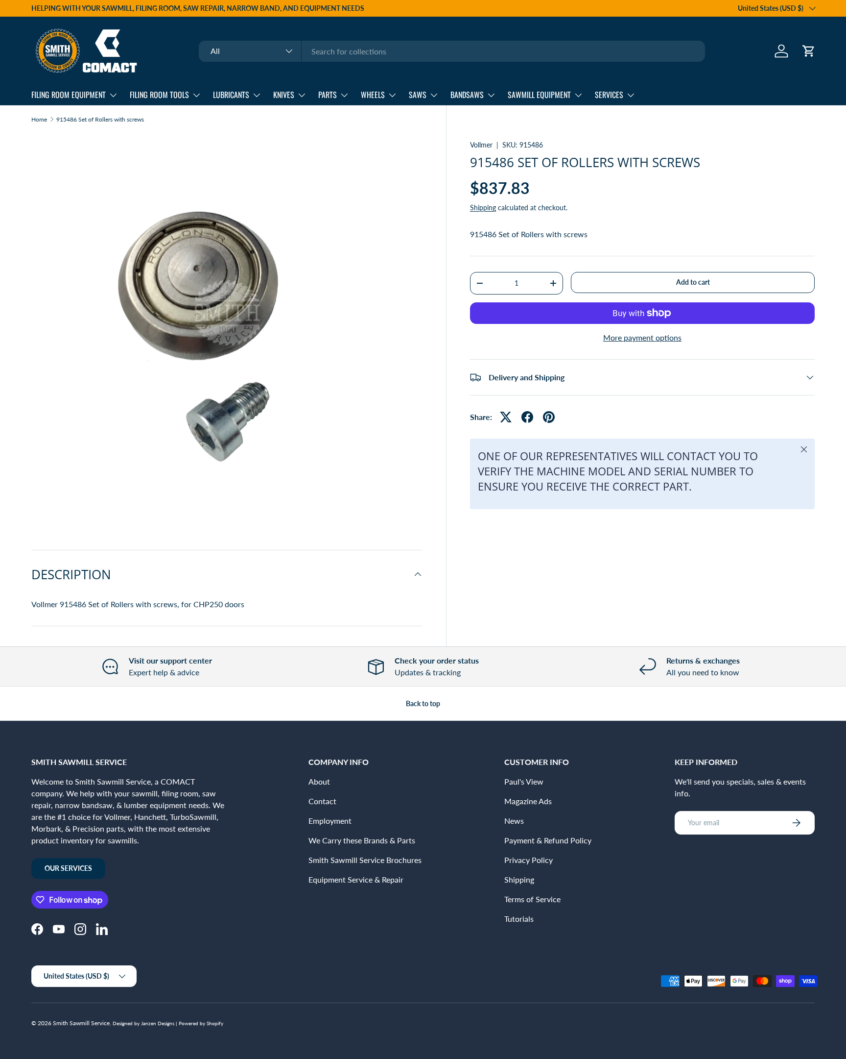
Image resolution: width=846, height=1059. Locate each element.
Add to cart (693, 282)
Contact (322, 801)
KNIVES (283, 94)
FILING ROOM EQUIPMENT (68, 94)
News (514, 820)
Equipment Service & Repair (355, 879)
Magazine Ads (528, 801)
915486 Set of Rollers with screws (100, 120)
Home (39, 120)
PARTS (327, 94)
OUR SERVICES (68, 868)
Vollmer (481, 145)
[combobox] (452, 51)
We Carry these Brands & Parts (361, 840)
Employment (330, 820)
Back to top (423, 703)
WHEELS (373, 94)
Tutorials (519, 918)
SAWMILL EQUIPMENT (539, 94)
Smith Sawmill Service (81, 1023)
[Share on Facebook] (527, 417)
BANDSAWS (467, 94)
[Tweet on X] (506, 417)
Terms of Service (532, 899)
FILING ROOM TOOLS (159, 94)
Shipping (483, 207)
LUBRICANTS (231, 94)
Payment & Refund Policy (547, 840)
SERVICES (609, 94)
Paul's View (523, 781)
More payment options (642, 337)
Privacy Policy (528, 859)
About (319, 781)
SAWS (417, 94)
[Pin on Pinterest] (549, 417)
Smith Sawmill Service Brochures (365, 859)
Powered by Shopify (201, 1023)
